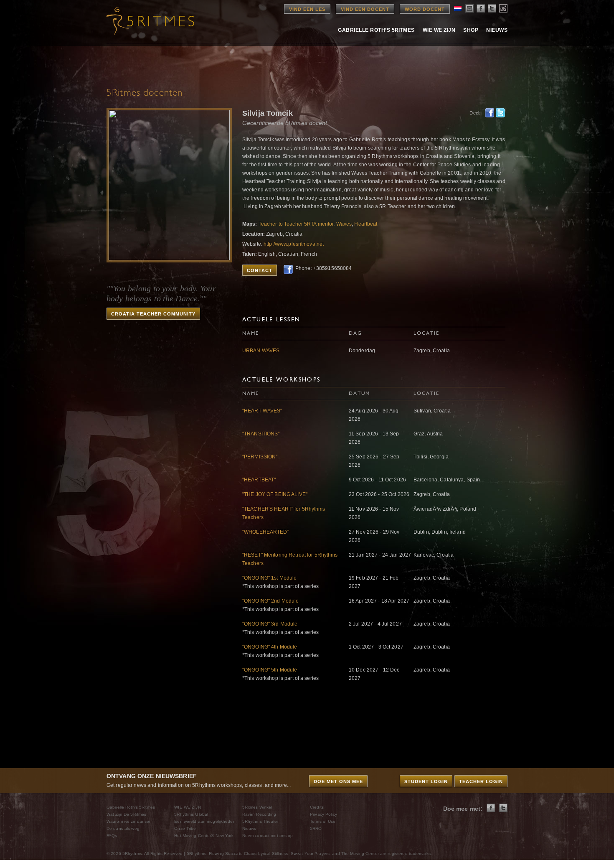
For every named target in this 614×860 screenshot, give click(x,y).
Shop (470, 30)
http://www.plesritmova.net (294, 244)
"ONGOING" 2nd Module (270, 601)
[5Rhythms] (152, 21)
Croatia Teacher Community (153, 313)
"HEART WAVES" (262, 411)
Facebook (490, 113)
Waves (344, 224)
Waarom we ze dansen (129, 821)
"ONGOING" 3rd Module (269, 624)
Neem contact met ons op (267, 835)
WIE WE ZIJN (187, 807)
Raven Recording (259, 814)
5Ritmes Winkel (257, 807)
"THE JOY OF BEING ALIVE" (274, 494)
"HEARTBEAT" (259, 480)
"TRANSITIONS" (261, 434)
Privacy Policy (323, 814)
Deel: (474, 112)
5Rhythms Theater (260, 821)
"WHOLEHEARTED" (265, 532)
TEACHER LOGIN (481, 781)
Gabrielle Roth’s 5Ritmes (376, 30)
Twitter (500, 113)
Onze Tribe (185, 828)
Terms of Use (322, 821)
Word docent (425, 9)
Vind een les (307, 9)
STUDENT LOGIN (426, 781)
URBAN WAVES (260, 351)
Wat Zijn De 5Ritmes (126, 814)
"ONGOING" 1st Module (269, 578)
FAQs (112, 835)
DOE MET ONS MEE (338, 781)
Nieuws (496, 30)
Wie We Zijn (439, 30)
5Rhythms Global (191, 814)
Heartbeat (365, 224)
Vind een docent (365, 9)
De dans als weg (123, 828)
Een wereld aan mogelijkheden (204, 821)
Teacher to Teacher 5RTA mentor (296, 224)
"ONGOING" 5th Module (269, 670)
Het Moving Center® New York (203, 835)
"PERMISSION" (259, 457)
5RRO (316, 828)
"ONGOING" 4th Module (269, 647)
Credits (317, 807)
